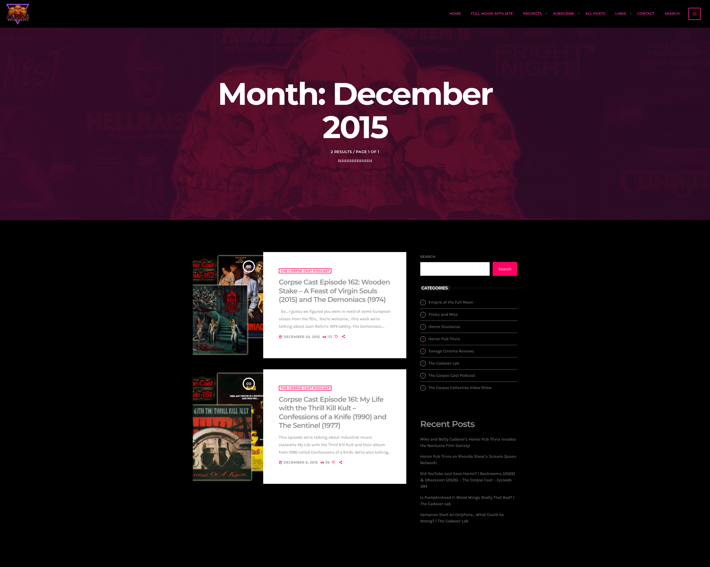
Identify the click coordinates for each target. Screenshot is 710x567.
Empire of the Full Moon (450, 302)
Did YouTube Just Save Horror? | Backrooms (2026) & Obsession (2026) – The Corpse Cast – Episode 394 (467, 480)
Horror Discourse (444, 326)
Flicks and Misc (443, 314)
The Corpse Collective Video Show (459, 387)
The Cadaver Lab (443, 363)
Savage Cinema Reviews (451, 351)
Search (427, 257)
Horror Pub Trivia (444, 338)
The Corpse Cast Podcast (305, 271)
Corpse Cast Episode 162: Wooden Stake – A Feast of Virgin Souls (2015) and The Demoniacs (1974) (334, 291)
